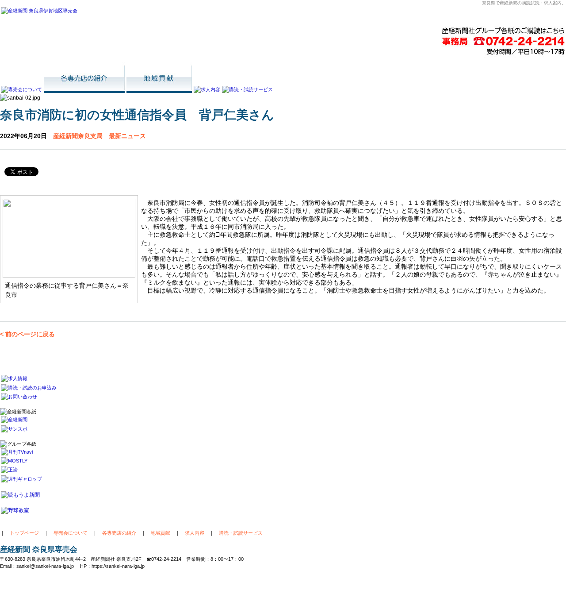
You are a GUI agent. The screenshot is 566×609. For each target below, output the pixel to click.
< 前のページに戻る (27, 334)
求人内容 (194, 533)
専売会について (71, 533)
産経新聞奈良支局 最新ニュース (99, 135)
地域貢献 (160, 533)
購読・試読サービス (241, 533)
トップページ (24, 533)
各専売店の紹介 (119, 533)
